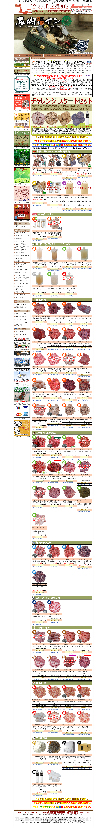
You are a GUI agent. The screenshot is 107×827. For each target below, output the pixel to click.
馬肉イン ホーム (19, 55)
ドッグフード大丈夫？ (21, 275)
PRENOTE (58, 55)
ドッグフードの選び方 (22, 322)
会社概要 (29, 55)
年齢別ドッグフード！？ (22, 272)
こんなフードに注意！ (22, 266)
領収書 (66, 817)
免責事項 (68, 55)
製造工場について (20, 332)
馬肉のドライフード (21, 325)
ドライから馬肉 (20, 292)
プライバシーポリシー (49, 55)
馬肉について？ (20, 233)
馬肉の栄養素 (19, 252)
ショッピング (88, 55)
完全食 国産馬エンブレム (21, 238)
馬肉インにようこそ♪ (21, 226)
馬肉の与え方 (19, 289)
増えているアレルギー (22, 281)
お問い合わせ (78, 55)
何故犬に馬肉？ (20, 241)
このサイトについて (29, 817)
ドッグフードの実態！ (22, 269)
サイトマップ (80, 817)
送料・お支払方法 (57, 817)
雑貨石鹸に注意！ (20, 307)
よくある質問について (22, 283)
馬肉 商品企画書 (20, 314)
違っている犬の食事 (21, 264)
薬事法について (20, 295)
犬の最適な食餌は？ (21, 250)
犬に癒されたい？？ (21, 261)
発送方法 (72, 817)
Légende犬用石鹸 (20, 304)
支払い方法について (21, 297)
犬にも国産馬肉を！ (21, 244)
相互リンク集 (47, 817)
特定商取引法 (39, 55)
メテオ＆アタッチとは (22, 235)
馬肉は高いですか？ (21, 258)
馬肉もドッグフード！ (22, 247)
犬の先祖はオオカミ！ (22, 319)
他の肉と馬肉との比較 (22, 255)
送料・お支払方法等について (40, 175)
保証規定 (39, 817)
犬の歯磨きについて (21, 286)
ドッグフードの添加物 (22, 278)
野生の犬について (20, 316)
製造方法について (20, 334)
